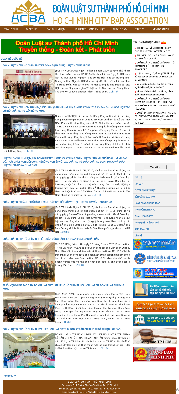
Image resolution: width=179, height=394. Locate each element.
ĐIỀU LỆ (138, 177)
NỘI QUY (139, 184)
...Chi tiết (113, 91)
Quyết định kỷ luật (145, 190)
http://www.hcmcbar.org (107, 392)
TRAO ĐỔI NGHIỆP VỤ (145, 210)
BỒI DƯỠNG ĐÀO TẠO (145, 197)
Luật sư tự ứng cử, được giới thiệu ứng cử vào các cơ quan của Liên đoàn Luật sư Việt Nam (154, 76)
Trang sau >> (9, 375)
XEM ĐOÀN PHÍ (142, 229)
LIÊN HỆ (138, 235)
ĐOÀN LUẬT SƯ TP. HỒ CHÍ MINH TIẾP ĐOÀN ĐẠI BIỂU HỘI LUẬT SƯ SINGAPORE (155, 66)
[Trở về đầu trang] (177, 389)
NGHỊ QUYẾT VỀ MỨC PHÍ (147, 222)
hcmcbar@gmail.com (78, 392)
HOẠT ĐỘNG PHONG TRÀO (147, 203)
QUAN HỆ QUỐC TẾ (11, 58)
